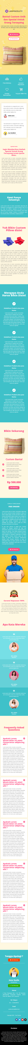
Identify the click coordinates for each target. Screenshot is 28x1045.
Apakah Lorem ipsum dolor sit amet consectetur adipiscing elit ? (13, 741)
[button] (14, 741)
